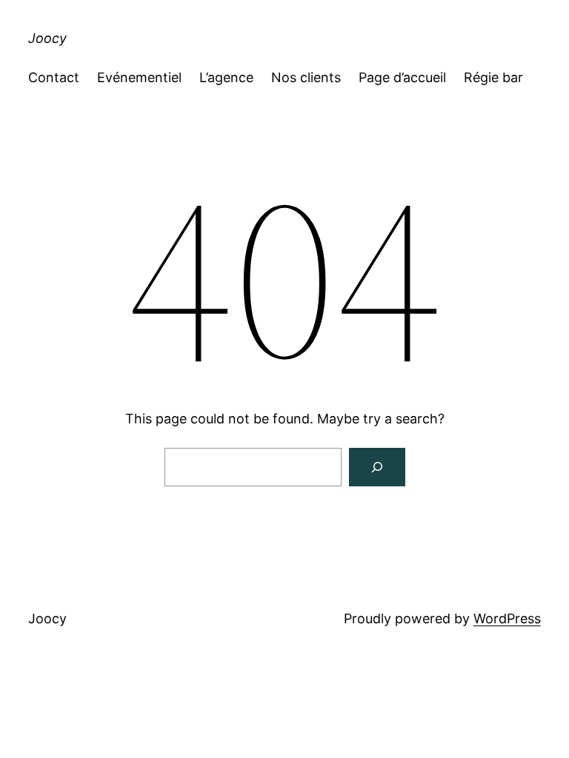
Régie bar (493, 77)
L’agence (226, 77)
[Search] (377, 467)
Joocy (47, 38)
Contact (53, 77)
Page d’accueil (402, 77)
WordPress (507, 618)
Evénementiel (139, 77)
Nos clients (306, 77)
